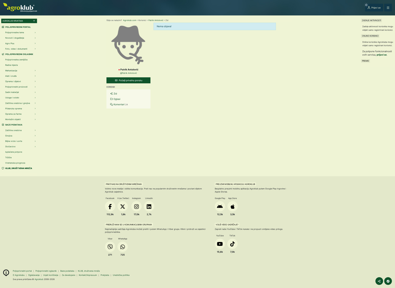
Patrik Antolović (155, 20)
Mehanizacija (11, 70)
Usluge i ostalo (12, 97)
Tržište (8, 157)
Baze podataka (13, 125)
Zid (115, 93)
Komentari (120, 104)
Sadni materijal (12, 92)
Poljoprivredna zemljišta (16, 59)
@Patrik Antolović (128, 73)
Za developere (68, 275)
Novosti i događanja (14, 38)
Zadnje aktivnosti (371, 20)
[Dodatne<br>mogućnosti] (388, 281)
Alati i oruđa (11, 76)
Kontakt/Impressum (88, 275)
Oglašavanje (34, 275)
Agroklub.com (129, 20)
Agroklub (39, 279)
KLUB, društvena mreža (89, 271)
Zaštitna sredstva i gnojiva (17, 103)
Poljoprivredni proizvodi (16, 87)
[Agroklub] (20, 7)
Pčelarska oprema (13, 108)
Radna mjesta (11, 65)
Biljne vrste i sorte (13, 141)
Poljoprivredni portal (18, 27)
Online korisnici (370, 36)
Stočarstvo (10, 146)
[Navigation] (388, 7)
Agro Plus (9, 43)
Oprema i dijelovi (13, 81)
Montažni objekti (13, 119)
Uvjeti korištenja (50, 275)
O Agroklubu (19, 275)
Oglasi (116, 99)
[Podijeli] (379, 281)
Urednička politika (121, 275)
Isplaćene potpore (13, 152)
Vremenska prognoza (15, 163)
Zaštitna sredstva (13, 130)
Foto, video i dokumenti (16, 49)
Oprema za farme (13, 114)
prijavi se (382, 54)
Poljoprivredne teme (14, 32)
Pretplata (105, 275)
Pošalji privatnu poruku (130, 80)
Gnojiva (8, 136)
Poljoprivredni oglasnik (19, 54)
